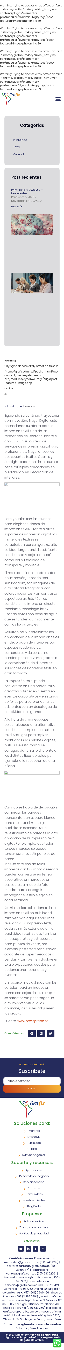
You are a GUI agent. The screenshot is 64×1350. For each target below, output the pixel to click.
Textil (16, 147)
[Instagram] (43, 1249)
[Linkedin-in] (28, 1249)
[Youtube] (21, 1249)
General (18, 154)
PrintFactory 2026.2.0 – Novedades (27, 191)
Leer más (17, 206)
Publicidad (20, 140)
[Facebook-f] (35, 1249)
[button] (32, 1033)
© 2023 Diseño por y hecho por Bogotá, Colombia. (32, 1337)
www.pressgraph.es (32, 1021)
